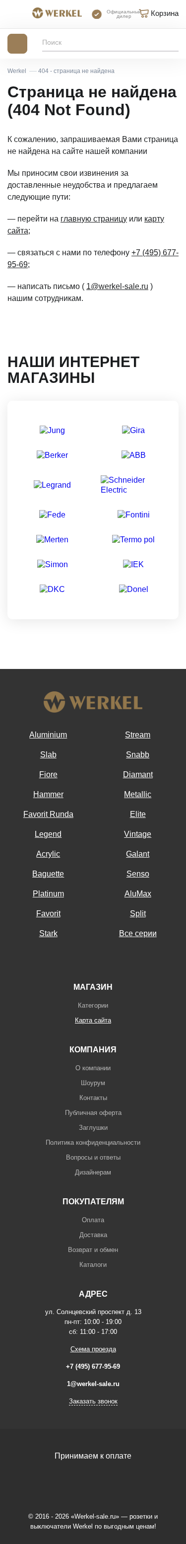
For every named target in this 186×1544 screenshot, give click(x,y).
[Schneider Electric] (134, 485)
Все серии (138, 933)
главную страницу (94, 219)
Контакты (93, 1098)
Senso (137, 874)
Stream (137, 735)
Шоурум (93, 1083)
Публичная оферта (93, 1112)
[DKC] (52, 589)
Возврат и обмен (93, 1249)
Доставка (93, 1235)
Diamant (138, 774)
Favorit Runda (48, 814)
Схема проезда (93, 1349)
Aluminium (48, 735)
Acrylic (48, 854)
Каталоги (93, 1264)
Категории (93, 1005)
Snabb (137, 754)
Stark (48, 933)
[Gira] (133, 431)
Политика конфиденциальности (93, 1142)
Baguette (48, 874)
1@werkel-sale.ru (117, 286)
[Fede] (52, 515)
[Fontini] (134, 515)
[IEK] (133, 565)
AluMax (137, 893)
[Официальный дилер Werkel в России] (57, 14)
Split (138, 913)
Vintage (137, 834)
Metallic (137, 794)
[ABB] (134, 455)
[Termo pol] (133, 540)
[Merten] (52, 540)
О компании (93, 1068)
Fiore (48, 774)
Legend (48, 834)
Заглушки (93, 1127)
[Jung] (52, 431)
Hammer (48, 794)
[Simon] (52, 565)
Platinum (48, 893)
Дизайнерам (93, 1172)
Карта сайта (93, 1020)
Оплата (93, 1220)
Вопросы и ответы (93, 1157)
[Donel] (133, 589)
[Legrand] (52, 485)
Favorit (48, 913)
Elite (138, 814)
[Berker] (52, 455)
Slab (48, 754)
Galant (137, 854)
